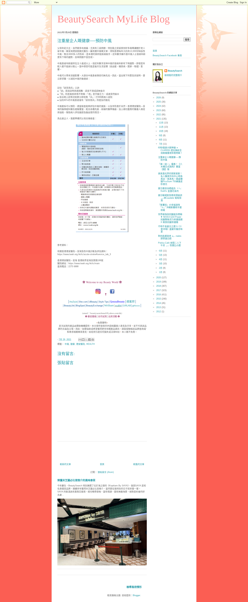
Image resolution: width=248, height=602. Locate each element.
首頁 (102, 464)
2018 (159, 286)
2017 (159, 290)
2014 (159, 303)
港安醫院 (80, 344)
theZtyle (73, 301)
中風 (67, 344)
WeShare (109, 305)
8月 (161, 139)
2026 (159, 97)
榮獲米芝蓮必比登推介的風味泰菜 (76, 480)
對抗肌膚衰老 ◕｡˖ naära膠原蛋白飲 (169, 237)
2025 (159, 102)
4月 (161, 259)
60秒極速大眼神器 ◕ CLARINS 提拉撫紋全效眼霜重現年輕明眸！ (170, 150)
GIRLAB (127, 305)
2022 (159, 114)
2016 (159, 294)
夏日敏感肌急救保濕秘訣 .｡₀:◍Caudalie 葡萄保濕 (170, 198)
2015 (159, 298)
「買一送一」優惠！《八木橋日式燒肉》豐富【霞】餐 (170, 167)
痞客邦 (131, 301)
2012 (159, 311)
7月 (161, 144)
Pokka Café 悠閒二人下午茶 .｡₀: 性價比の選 (169, 244)
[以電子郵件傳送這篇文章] (80, 339)
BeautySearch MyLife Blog (113, 19)
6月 (161, 250)
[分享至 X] (86, 339)
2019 (159, 281)
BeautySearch (175, 71)
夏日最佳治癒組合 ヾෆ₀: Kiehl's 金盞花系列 (170, 189)
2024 (159, 106)
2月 (161, 268)
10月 (161, 131)
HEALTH (90, 344)
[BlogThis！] (83, 339)
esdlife (118, 305)
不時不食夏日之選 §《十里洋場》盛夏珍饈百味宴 (170, 229)
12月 (161, 122)
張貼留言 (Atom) (106, 472)
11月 (161, 127)
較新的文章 (65, 464)
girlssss (136, 305)
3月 (161, 263)
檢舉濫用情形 (134, 587)
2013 (159, 307)
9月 (161, 135)
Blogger (136, 595)
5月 (161, 255)
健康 (72, 344)
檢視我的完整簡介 (173, 75)
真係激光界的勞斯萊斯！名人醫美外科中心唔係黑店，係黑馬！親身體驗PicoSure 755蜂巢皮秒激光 (170, 178)
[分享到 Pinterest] (92, 339)
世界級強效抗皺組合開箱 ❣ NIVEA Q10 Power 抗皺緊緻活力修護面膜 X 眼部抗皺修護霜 (170, 218)
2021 (159, 119)
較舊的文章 (138, 464)
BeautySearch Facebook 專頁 (167, 55)
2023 (159, 110)
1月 (161, 272)
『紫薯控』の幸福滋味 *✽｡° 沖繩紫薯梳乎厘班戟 (170, 207)
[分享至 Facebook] (89, 339)
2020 (159, 277)
